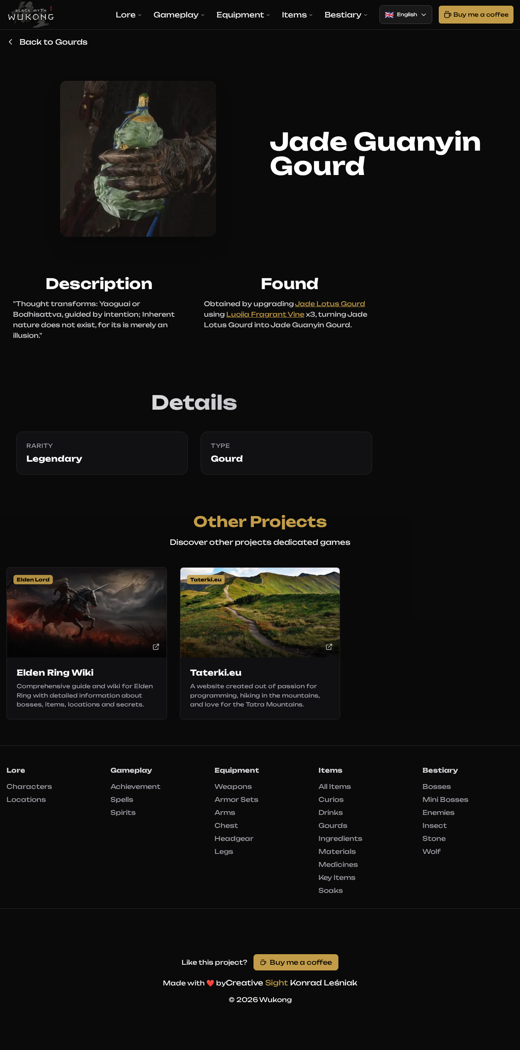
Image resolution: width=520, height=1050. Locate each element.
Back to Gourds (53, 41)
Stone (434, 838)
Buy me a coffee (301, 962)
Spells (121, 799)
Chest (226, 825)
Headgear (234, 838)
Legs (223, 851)
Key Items (336, 877)
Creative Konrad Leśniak (291, 982)
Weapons (233, 786)
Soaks (330, 890)
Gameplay (176, 14)
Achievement (135, 786)
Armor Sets (236, 799)
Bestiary (343, 14)
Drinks (330, 812)
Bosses (436, 786)
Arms (224, 812)
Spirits (123, 812)
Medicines (338, 864)
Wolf (431, 851)
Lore (126, 14)
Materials (337, 851)
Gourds (332, 825)
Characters (29, 786)
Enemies (438, 812)
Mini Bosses (445, 799)
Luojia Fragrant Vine (265, 314)
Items (294, 14)
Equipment (240, 14)
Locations (26, 799)
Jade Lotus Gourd (330, 304)
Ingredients (340, 838)
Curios (331, 799)
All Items (334, 786)
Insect (434, 825)
